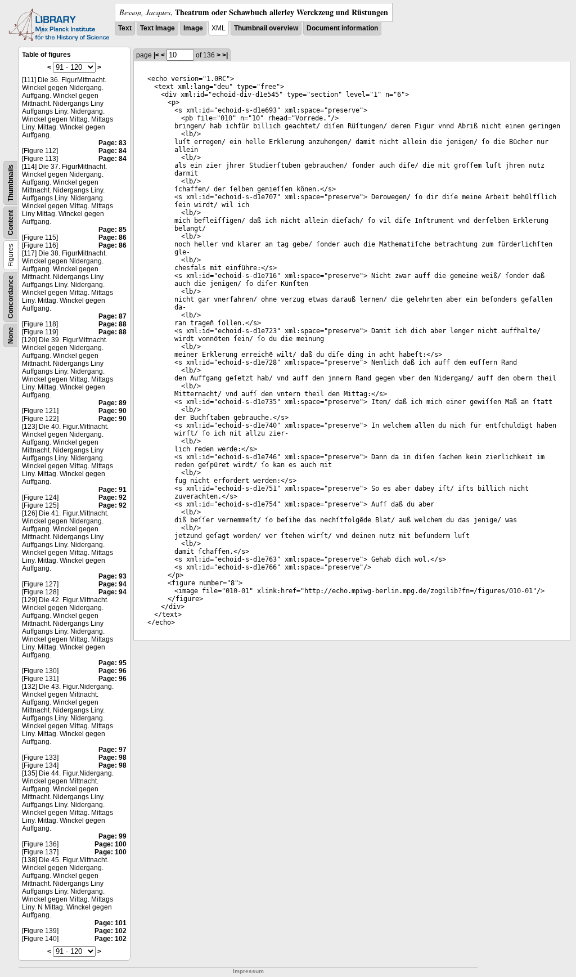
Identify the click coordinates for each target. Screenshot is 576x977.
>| (225, 55)
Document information (342, 28)
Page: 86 (112, 237)
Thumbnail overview (266, 28)
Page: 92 (112, 497)
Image (193, 28)
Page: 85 (112, 230)
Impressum (248, 971)
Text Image (157, 28)
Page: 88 (112, 324)
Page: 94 (112, 584)
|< (156, 55)
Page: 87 (112, 316)
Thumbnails (11, 182)
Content (11, 222)
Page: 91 (112, 490)
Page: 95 (112, 663)
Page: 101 (110, 923)
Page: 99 (112, 836)
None (11, 335)
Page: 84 (112, 151)
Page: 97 (112, 750)
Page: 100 (110, 844)
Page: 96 (112, 671)
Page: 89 (112, 403)
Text (125, 28)
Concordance (11, 297)
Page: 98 (112, 757)
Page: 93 (112, 576)
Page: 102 (110, 931)
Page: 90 (112, 411)
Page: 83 (112, 143)
